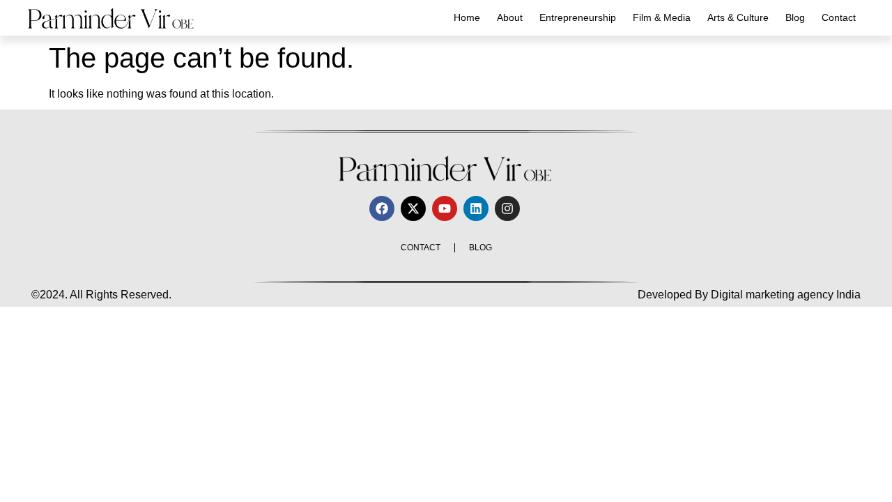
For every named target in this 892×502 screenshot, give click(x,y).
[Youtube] (444, 208)
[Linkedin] (476, 208)
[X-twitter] (413, 208)
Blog (795, 17)
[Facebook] (381, 208)
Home (467, 17)
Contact (839, 17)
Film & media (662, 17)
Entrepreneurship (577, 17)
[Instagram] (507, 208)
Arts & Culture (738, 17)
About (510, 17)
